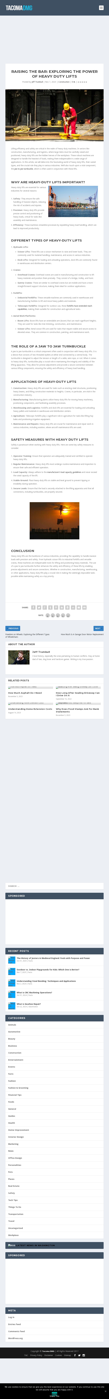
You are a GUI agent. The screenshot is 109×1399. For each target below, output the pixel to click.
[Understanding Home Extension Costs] (30, 704)
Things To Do (14, 1207)
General (12, 1109)
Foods (11, 1102)
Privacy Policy (36, 1355)
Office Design (15, 1158)
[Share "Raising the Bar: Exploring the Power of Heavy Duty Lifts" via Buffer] (67, 607)
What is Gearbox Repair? (29, 1004)
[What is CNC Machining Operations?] (11, 994)
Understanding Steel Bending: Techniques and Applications (46, 981)
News (10, 1151)
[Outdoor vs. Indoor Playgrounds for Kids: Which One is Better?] (11, 971)
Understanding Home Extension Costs (30, 709)
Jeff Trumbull (37, 82)
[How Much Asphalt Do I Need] (30, 688)
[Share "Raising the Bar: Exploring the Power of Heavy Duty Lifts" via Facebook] (33, 607)
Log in (11, 1317)
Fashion (12, 1081)
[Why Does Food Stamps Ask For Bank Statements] (78, 704)
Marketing (13, 1144)
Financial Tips (14, 1095)
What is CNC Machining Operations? (34, 992)
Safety (11, 1193)
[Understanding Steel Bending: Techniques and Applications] (11, 982)
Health (11, 1123)
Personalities (14, 1165)
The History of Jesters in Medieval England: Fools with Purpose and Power (53, 958)
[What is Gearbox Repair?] (11, 1005)
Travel (11, 1221)
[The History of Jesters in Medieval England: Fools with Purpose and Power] (11, 960)
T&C (26, 1355)
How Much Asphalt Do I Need (25, 693)
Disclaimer (48, 1355)
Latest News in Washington (35, 1245)
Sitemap (67, 1355)
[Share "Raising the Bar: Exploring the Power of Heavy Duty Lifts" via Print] (84, 607)
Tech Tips (13, 1200)
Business (12, 1046)
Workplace (13, 1235)
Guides (11, 1116)
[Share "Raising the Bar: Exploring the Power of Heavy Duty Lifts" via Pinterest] (56, 607)
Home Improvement (18, 1130)
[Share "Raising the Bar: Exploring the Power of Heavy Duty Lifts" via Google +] (45, 607)
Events (11, 1067)
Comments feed (16, 1331)
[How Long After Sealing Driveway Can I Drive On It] (78, 688)
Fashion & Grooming (18, 1088)
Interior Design (16, 1137)
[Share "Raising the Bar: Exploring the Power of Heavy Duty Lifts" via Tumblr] (50, 607)
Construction (64, 82)
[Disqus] (54, 766)
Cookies (58, 1355)
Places (11, 1179)
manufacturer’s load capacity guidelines (64, 472)
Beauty (11, 1039)
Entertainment (15, 1060)
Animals (12, 1025)
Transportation (15, 1214)
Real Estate (13, 1186)
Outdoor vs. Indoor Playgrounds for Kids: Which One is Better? (48, 970)
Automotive (33, 1007)
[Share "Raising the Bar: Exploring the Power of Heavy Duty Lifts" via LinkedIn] (62, 607)
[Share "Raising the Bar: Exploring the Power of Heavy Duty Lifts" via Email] (79, 607)
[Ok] (105, 1391)
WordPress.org (15, 1338)
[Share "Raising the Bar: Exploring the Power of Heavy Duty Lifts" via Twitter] (39, 607)
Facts (31, 961)
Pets (10, 1172)
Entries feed (14, 1324)
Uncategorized (15, 1228)
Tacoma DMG (48, 1351)
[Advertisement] (54, 37)
